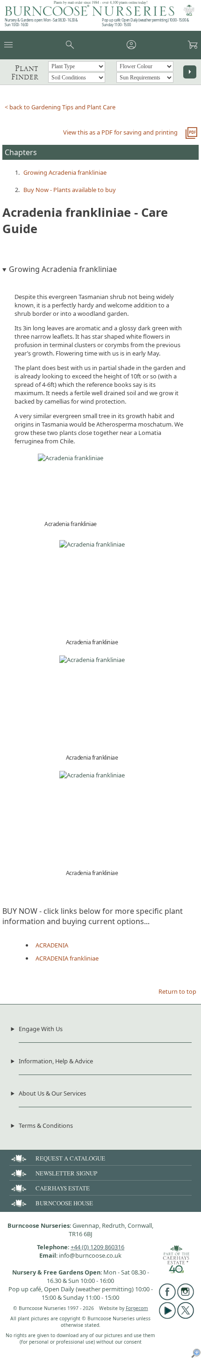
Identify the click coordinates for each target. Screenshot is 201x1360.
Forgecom (137, 1308)
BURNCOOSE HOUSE (64, 1203)
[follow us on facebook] (167, 1298)
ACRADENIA (52, 945)
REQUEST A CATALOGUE (70, 1158)
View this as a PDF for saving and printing (120, 132)
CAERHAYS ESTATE (63, 1188)
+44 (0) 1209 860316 (97, 1247)
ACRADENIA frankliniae (67, 958)
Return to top (177, 991)
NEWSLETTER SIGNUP (66, 1173)
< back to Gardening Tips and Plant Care (60, 107)
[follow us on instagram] (185, 1298)
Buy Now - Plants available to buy (69, 189)
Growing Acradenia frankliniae (65, 172)
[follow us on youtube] (167, 1316)
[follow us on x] (185, 1316)
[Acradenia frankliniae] (70, 458)
